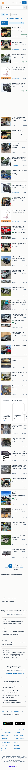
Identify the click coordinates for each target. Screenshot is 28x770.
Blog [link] (2, 730)
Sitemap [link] (3, 751)
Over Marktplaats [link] (5, 742)
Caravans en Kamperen (15, 23)
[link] (3, 2)
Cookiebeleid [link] (4, 738)
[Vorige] (7, 566)
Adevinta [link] (16, 745)
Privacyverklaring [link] (18, 735)
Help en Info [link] (17, 732)
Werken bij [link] (16, 742)
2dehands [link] (3, 748)
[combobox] (12, 7)
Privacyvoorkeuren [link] (19, 738)
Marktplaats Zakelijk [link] (19, 730)
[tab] (3, 14)
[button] (16, 2)
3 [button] (17, 566)
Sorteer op (12, 12)
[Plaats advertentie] (24, 2)
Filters (5, 23)
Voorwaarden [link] (4, 735)
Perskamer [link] (4, 745)
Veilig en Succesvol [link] (6, 732)
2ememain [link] (17, 748)
